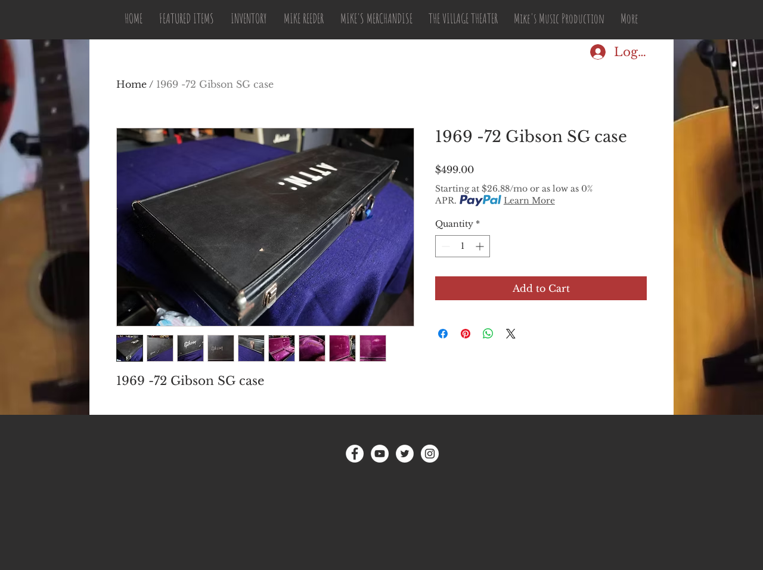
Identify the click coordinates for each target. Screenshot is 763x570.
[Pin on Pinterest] (465, 333)
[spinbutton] (462, 246)
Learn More (529, 200)
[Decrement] (444, 246)
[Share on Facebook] (443, 333)
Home (131, 84)
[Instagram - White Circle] (430, 454)
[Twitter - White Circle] (405, 454)
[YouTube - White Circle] (380, 454)
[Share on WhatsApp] (488, 333)
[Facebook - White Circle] (355, 454)
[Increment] (480, 246)
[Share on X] (511, 333)
